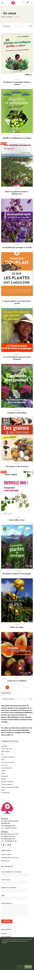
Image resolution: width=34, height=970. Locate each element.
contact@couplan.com (8, 826)
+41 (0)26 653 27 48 (10, 841)
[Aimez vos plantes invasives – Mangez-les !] (17, 165)
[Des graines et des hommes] (17, 439)
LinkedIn (8, 844)
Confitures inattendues (17, 413)
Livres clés (4, 765)
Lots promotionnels (6, 768)
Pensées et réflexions (7, 781)
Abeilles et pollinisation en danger (17, 138)
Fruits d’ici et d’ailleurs (17, 681)
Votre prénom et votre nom (11, 872)
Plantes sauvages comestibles (10, 787)
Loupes (3, 771)
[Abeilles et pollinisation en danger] (17, 111)
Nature (3, 773)
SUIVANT (25, 687)
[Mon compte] (32, 3)
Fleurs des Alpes (17, 627)
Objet (3, 895)
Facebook (1, 844)
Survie (3, 790)
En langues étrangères (7, 757)
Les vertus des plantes (7, 762)
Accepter (28, 966)
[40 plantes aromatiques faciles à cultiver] (17, 55)
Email (10, 844)
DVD (2, 754)
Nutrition (3, 779)
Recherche (31, 699)
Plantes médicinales (7, 784)
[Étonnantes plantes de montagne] (17, 547)
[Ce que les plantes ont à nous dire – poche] (17, 274)
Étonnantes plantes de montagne (17, 574)
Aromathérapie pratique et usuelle (17, 247)
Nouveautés (4, 776)
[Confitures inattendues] (17, 386)
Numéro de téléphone (8, 887)
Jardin (2, 760)
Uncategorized (5, 792)
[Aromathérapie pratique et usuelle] (17, 220)
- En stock (4, 746)
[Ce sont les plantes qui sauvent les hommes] (17, 330)
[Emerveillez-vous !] (17, 493)
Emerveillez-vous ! (17, 520)
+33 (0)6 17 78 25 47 (10, 828)
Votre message (6, 903)
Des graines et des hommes (17, 466)
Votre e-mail (5, 880)
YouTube (3, 844)
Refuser (20, 966)
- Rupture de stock (6, 749)
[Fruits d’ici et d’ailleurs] (17, 654)
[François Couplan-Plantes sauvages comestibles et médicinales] (13, 2)
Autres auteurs (5, 751)
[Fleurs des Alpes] (17, 600)
